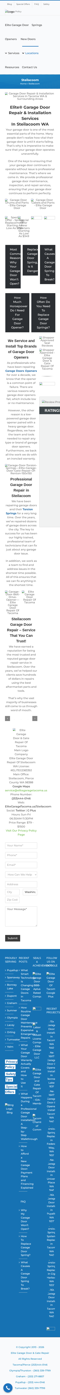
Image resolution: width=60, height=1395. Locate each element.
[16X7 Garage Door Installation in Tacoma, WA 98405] (51, 1303)
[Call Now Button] (7, 1387)
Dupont (9, 995)
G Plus (31, 810)
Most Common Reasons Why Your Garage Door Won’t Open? (15, 266)
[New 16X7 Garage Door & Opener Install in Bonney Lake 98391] (51, 1069)
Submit (13, 938)
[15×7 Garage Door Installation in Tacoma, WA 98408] (51, 1034)
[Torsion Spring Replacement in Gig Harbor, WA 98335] (51, 1273)
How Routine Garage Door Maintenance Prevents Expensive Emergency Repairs (23, 1022)
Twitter (20, 810)
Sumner (9, 1010)
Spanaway (9, 977)
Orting (9, 1032)
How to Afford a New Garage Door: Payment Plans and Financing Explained (23, 1167)
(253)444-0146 (21, 798)
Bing (9, 1112)
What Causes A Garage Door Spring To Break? (49, 264)
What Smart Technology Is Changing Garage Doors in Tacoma (23, 985)
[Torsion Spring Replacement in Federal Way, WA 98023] (51, 1141)
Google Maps (21, 786)
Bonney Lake (9, 986)
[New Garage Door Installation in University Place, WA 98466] (51, 1175)
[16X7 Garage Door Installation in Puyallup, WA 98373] (51, 1208)
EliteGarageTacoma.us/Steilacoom (28, 806)
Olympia (9, 1017)
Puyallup (9, 970)
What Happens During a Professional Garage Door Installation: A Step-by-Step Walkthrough (23, 1116)
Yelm (9, 1046)
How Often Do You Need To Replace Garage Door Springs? (43, 312)
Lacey (9, 1025)
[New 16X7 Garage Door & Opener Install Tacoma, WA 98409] (51, 1106)
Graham (9, 1003)
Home (23, 83)
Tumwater (9, 1039)
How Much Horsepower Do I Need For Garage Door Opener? (19, 312)
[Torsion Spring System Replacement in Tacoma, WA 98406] (51, 1241)
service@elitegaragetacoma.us (26, 790)
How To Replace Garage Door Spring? (23, 1246)
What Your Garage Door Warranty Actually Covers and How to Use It (23, 1065)
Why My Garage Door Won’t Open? (23, 1220)
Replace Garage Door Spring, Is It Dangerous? (32, 260)
